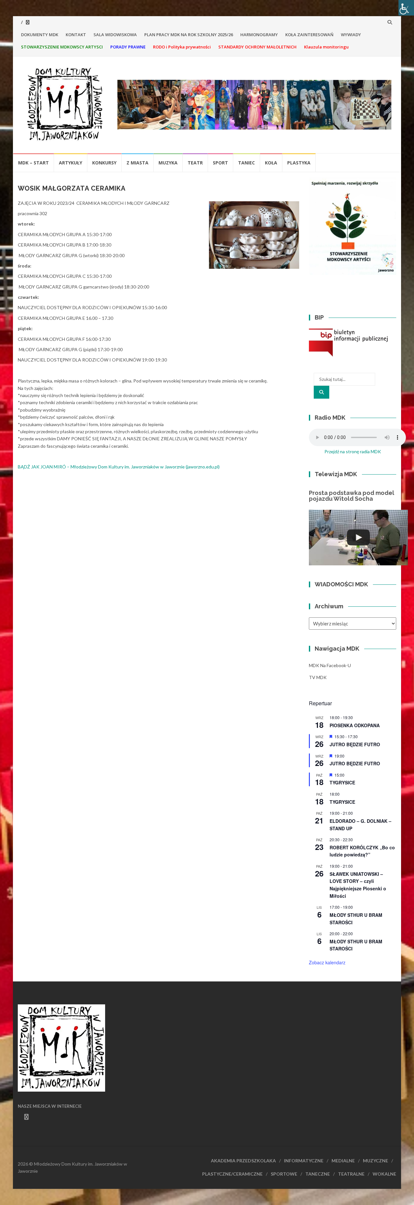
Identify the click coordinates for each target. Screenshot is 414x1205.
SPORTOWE (284, 1174)
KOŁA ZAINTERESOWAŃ (309, 34)
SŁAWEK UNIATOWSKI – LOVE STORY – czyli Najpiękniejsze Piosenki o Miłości (358, 885)
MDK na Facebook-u (330, 665)
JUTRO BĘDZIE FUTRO (355, 744)
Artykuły (70, 163)
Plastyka (298, 163)
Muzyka (168, 163)
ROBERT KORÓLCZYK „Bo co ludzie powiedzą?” (362, 851)
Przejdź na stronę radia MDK (352, 451)
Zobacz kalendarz (327, 962)
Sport (220, 163)
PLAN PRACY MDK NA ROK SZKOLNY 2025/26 (188, 34)
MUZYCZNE (375, 1160)
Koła (271, 163)
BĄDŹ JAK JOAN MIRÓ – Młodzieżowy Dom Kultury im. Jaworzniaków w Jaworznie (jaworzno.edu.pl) (119, 466)
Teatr (195, 163)
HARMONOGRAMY (259, 34)
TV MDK (318, 677)
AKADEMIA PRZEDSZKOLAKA (243, 1160)
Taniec (246, 163)
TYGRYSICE (342, 782)
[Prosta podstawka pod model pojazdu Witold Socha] (358, 537)
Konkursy (104, 163)
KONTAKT (76, 34)
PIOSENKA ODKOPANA (355, 725)
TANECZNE (317, 1174)
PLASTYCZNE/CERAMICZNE (232, 1174)
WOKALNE (384, 1174)
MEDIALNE (343, 1160)
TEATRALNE (351, 1174)
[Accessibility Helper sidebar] (406, 8)
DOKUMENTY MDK (39, 34)
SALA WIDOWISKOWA (115, 34)
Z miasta (137, 163)
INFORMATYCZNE (303, 1160)
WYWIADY (351, 34)
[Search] (321, 392)
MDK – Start (33, 163)
